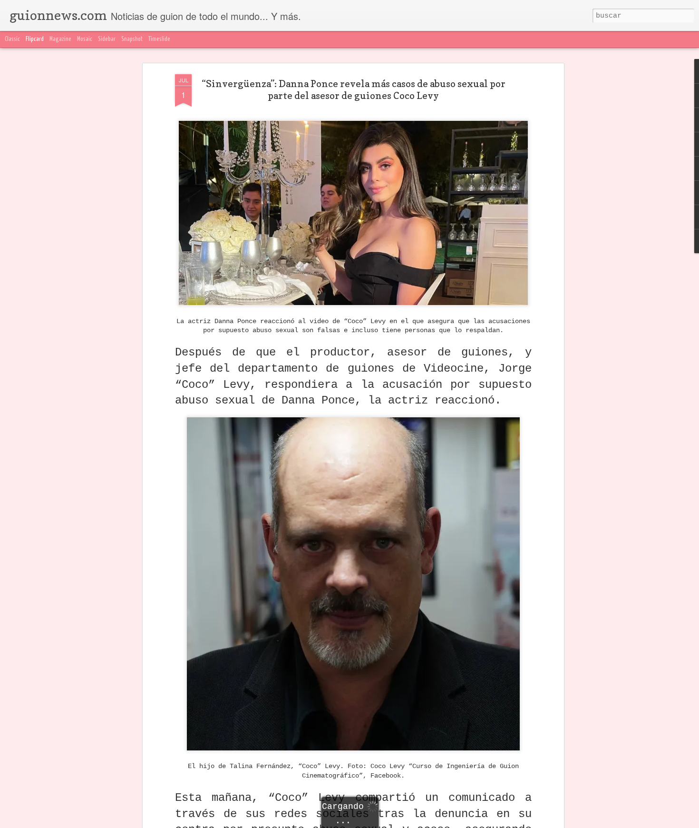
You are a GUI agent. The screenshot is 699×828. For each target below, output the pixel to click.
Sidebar (107, 39)
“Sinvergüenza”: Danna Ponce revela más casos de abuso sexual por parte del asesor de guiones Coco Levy (353, 89)
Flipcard (35, 39)
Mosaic (84, 39)
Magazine (60, 39)
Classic (12, 39)
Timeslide (159, 39)
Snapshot (132, 39)
